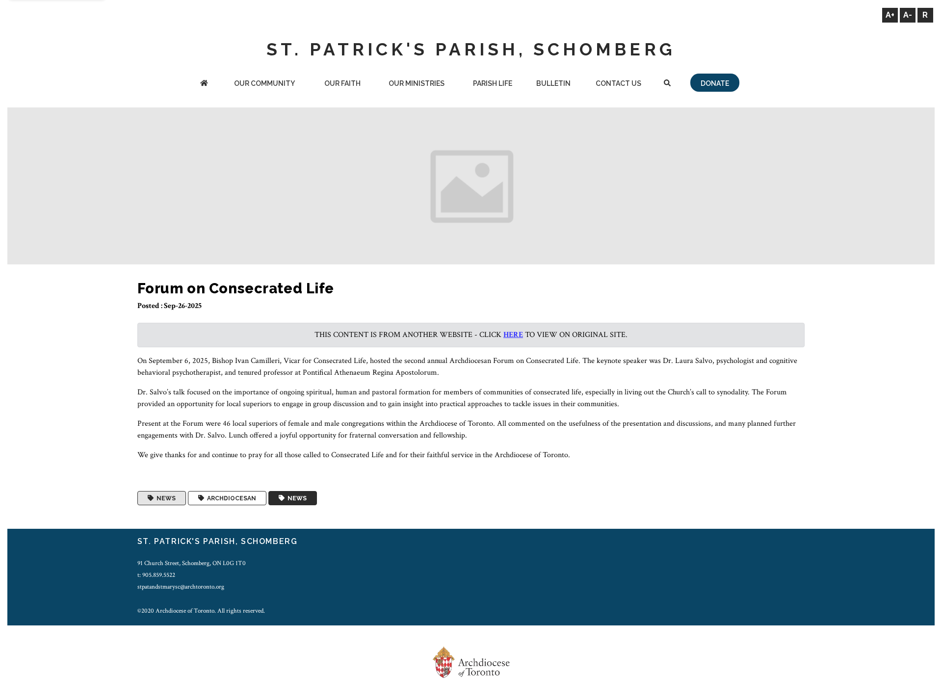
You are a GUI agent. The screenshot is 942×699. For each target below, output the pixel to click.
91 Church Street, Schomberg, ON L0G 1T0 (191, 563)
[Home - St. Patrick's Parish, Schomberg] (204, 84)
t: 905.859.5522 (156, 575)
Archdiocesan (230, 498)
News (165, 498)
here (513, 335)
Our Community (264, 83)
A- (907, 15)
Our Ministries (417, 83)
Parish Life (492, 83)
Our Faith (342, 83)
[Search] (667, 84)
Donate (715, 83)
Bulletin (553, 83)
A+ (890, 15)
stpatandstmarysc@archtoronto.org (180, 587)
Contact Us (618, 83)
